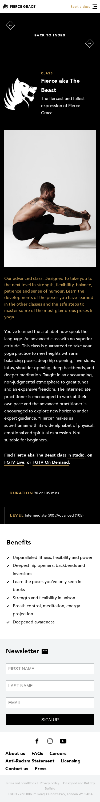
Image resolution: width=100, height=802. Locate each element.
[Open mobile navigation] (95, 6)
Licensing (71, 761)
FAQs (37, 753)
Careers (58, 753)
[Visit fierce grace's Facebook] (39, 742)
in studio (76, 455)
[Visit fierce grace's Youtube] (61, 742)
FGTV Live (14, 462)
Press (40, 769)
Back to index (50, 35)
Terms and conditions (20, 783)
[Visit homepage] (19, 6)
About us (15, 753)
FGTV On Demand (51, 462)
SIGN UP (50, 719)
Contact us (16, 769)
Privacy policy (49, 783)
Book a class (80, 6)
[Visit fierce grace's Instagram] (50, 742)
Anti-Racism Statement (29, 761)
